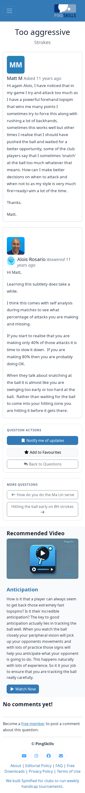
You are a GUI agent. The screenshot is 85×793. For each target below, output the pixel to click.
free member (33, 723)
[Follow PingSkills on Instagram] (36, 756)
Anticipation (22, 589)
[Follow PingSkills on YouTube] (24, 756)
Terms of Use (69, 771)
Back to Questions (45, 464)
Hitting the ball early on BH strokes (42, 506)
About (15, 765)
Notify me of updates (45, 440)
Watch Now (25, 689)
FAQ (59, 765)
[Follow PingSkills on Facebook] (48, 756)
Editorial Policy (38, 765)
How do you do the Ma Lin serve (45, 494)
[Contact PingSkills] (61, 756)
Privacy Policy (41, 771)
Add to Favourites (45, 452)
